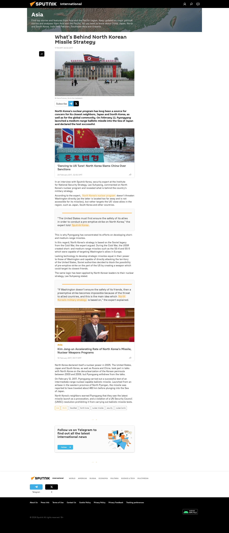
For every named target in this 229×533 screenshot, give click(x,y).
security (110, 408)
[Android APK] (190, 512)
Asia (60, 344)
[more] (130, 174)
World (64, 408)
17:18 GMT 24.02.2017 (64, 48)
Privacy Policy (99, 502)
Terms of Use (58, 502)
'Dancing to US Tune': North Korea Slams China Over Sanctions (92, 167)
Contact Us (71, 502)
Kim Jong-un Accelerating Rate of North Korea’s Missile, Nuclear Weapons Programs (94, 350)
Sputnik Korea (80, 225)
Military (114, 478)
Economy (103, 478)
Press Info (45, 502)
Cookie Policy (85, 502)
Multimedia (142, 478)
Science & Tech (128, 478)
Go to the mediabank (75, 98)
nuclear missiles (98, 408)
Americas (82, 478)
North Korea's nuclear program (98, 195)
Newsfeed (73, 408)
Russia (93, 478)
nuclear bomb (121, 408)
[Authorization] (184, 4)
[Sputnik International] (44, 7)
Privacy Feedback (116, 502)
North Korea (84, 408)
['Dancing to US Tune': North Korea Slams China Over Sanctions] (94, 145)
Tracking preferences (135, 502)
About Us (34, 502)
